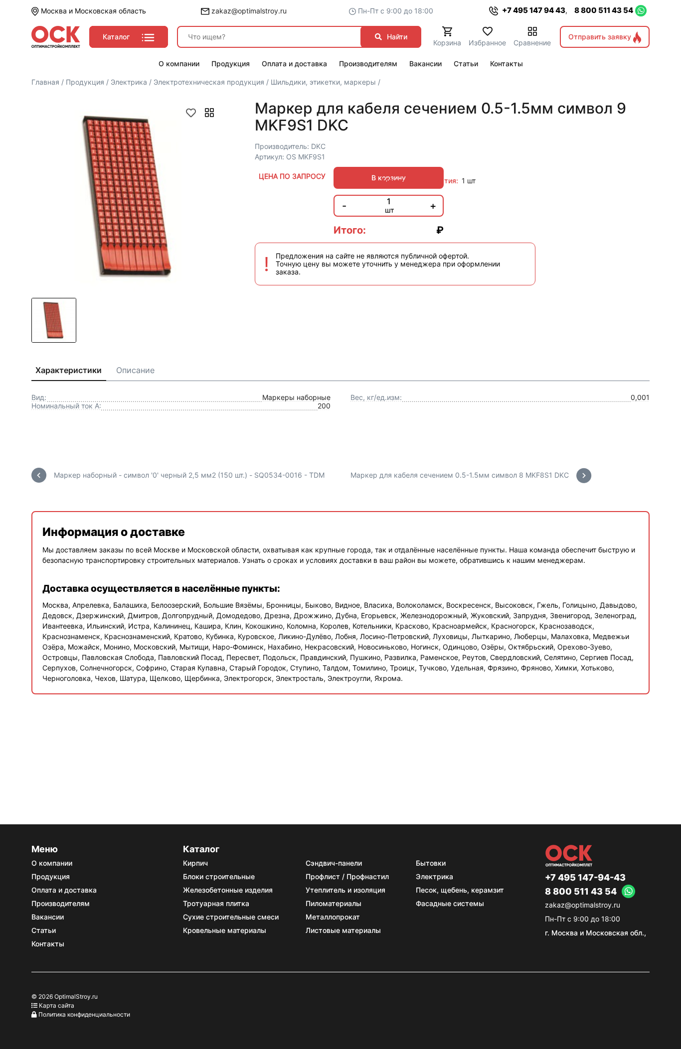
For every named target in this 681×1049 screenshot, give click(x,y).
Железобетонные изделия (228, 890)
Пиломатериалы (333, 903)
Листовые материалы (343, 930)
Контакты (47, 943)
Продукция (50, 876)
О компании (51, 863)
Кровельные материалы (224, 930)
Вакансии (47, 917)
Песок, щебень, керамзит (460, 890)
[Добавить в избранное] (191, 113)
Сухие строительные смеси (231, 917)
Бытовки (431, 863)
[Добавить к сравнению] (209, 113)
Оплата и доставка (64, 890)
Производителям (60, 903)
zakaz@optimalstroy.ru (248, 10)
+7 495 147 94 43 (533, 10)
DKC (318, 146)
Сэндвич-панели (334, 863)
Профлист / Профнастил (347, 876)
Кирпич (195, 863)
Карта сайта (56, 1005)
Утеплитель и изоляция (345, 890)
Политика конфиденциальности (84, 1014)
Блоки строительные (219, 876)
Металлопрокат (333, 917)
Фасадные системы (450, 903)
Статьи (43, 930)
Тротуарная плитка (216, 903)
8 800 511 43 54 (603, 10)
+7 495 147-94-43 (585, 878)
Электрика (434, 876)
